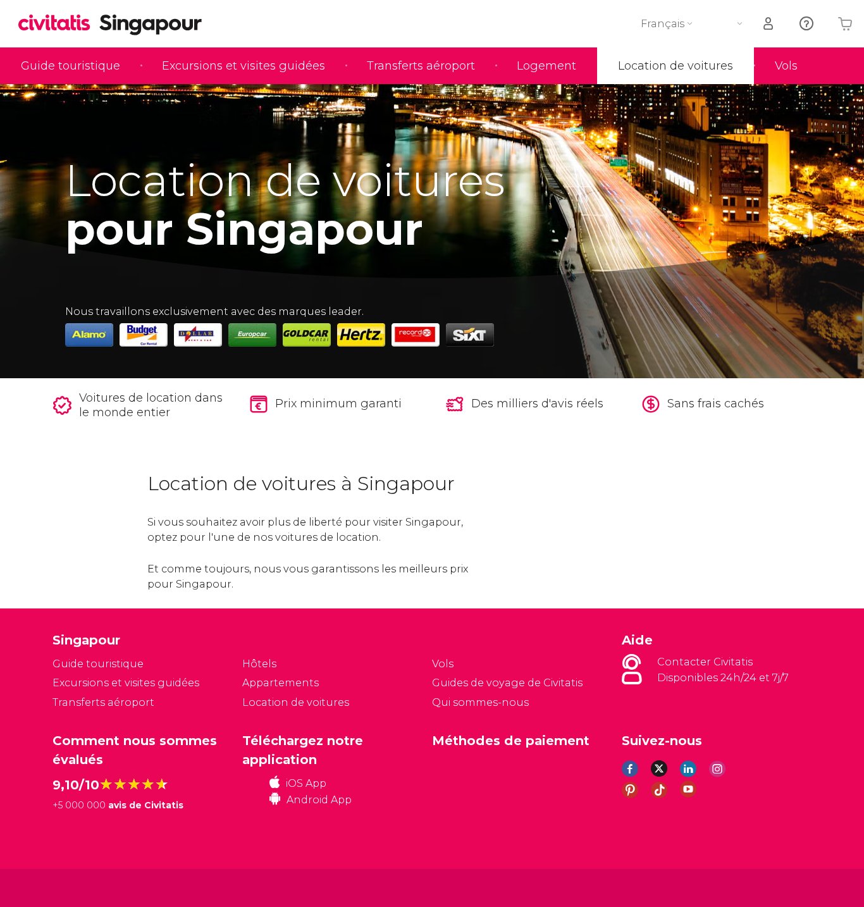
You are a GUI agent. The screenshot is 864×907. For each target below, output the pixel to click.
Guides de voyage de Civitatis (507, 683)
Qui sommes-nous (480, 702)
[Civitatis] (84, 887)
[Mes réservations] (769, 23)
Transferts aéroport (421, 66)
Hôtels (259, 664)
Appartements (280, 683)
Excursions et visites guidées (243, 66)
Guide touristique (70, 66)
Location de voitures (675, 66)
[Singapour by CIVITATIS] (58, 24)
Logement (546, 66)
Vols (786, 66)
